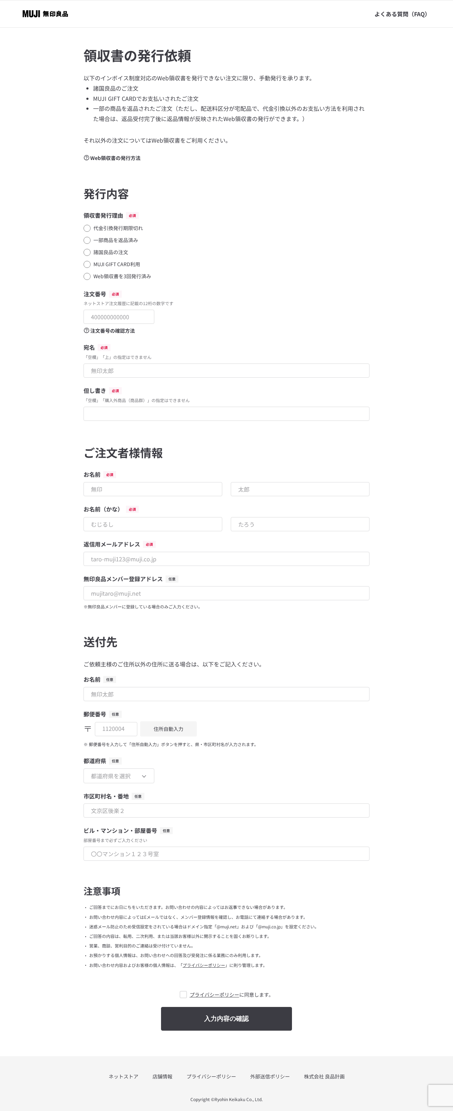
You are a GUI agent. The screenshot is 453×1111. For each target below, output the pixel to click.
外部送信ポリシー (270, 1076)
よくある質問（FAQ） (402, 14)
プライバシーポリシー (204, 965)
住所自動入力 (168, 728)
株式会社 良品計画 (324, 1076)
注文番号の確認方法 (112, 330)
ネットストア (123, 1076)
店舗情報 (162, 1076)
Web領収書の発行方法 (115, 157)
